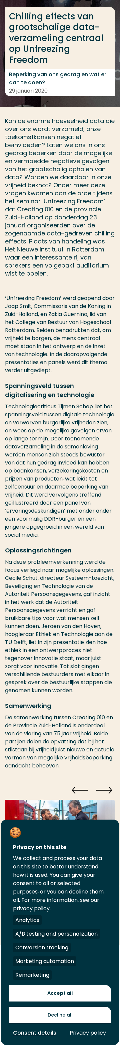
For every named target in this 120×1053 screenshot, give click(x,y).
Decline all (60, 1015)
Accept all (60, 993)
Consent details (34, 1033)
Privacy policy (88, 1033)
